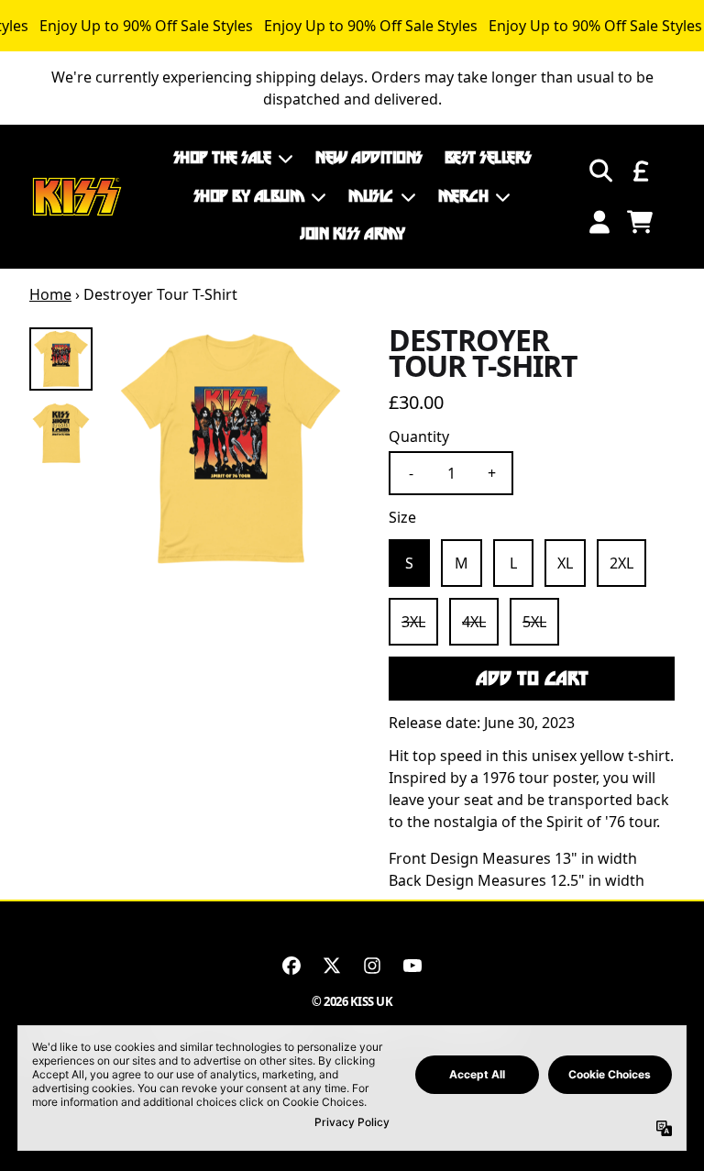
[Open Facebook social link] (291, 965)
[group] (61, 359)
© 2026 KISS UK (352, 1001)
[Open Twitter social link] (332, 965)
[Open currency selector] (640, 170)
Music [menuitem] (370, 196)
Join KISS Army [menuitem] (352, 234)
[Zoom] (230, 448)
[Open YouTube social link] (412, 965)
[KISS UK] (77, 196)
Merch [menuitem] (463, 196)
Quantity (419, 436)
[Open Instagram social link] (372, 965)
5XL (534, 622)
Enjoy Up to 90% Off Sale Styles (146, 26)
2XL (621, 563)
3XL (413, 622)
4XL (474, 622)
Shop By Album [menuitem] (248, 196)
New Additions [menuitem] (369, 158)
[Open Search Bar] (599, 170)
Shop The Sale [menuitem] (222, 158)
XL (565, 563)
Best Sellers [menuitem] (488, 158)
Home (50, 294)
